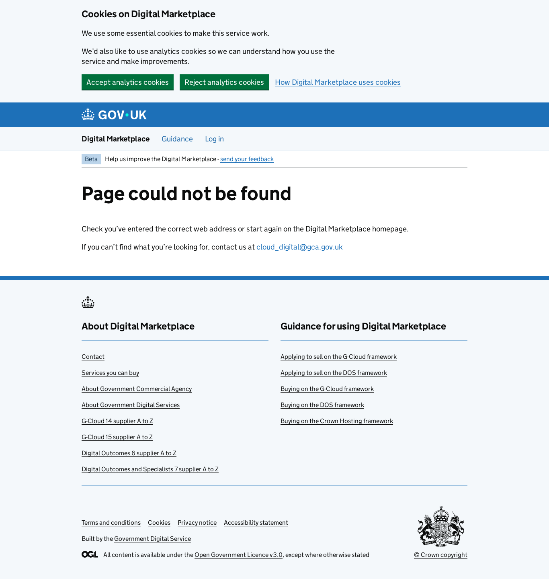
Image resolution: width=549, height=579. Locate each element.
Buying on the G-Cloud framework (327, 389)
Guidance (177, 138)
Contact (93, 356)
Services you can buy (110, 372)
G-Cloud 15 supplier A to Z (117, 437)
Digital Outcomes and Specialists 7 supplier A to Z (150, 469)
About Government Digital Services (131, 405)
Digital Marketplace (116, 138)
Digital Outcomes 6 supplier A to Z (129, 453)
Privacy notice (197, 522)
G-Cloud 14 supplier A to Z (117, 421)
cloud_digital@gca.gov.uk (299, 247)
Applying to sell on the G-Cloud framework (339, 356)
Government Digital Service (152, 538)
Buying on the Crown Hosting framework (337, 421)
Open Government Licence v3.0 (239, 555)
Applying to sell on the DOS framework (334, 372)
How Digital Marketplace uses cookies (338, 82)
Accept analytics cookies (127, 82)
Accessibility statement (256, 522)
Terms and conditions (111, 522)
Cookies (159, 522)
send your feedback (247, 159)
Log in (214, 138)
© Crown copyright (440, 555)
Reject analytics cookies (224, 82)
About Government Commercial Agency (137, 389)
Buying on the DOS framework (322, 405)
